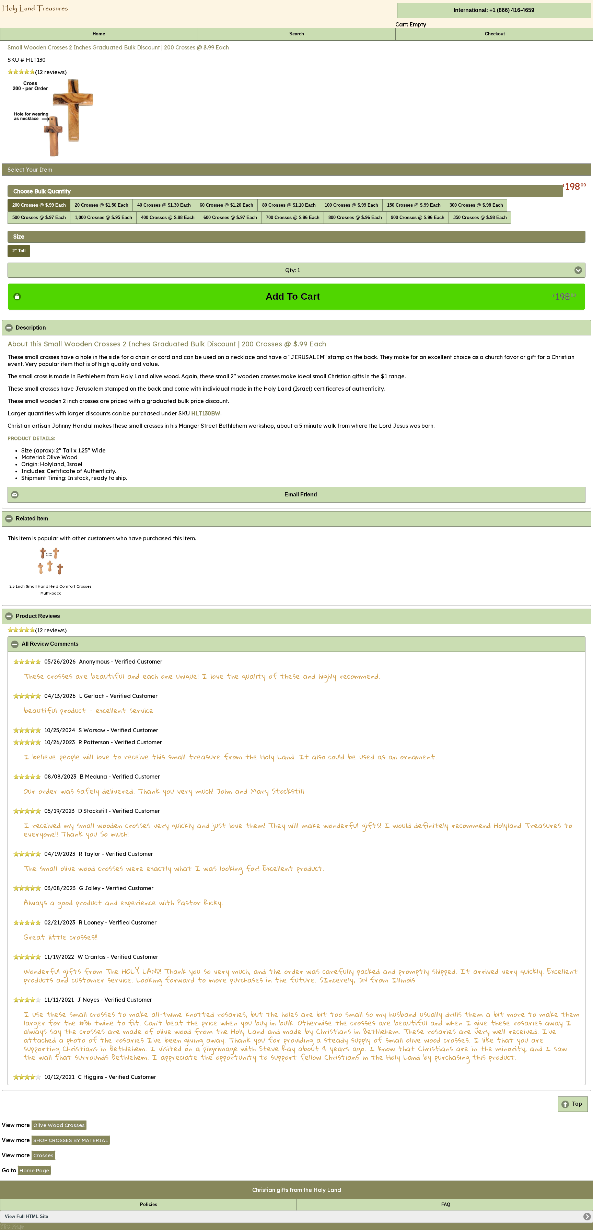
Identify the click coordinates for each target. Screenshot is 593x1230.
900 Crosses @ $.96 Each (417, 217)
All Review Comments (83, 644)
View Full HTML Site (26, 1216)
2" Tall (19, 251)
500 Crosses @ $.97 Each (39, 217)
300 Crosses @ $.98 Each (476, 205)
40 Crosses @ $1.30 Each (164, 205)
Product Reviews (71, 616)
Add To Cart (421, 296)
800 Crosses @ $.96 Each (355, 217)
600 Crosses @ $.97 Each (230, 217)
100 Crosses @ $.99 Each (351, 205)
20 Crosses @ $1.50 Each (101, 205)
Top (577, 1104)
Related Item (65, 518)
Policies (148, 1204)
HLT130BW (205, 413)
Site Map (12, 1226)
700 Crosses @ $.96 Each (292, 217)
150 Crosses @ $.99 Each (414, 205)
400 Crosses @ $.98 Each (168, 217)
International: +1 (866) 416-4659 (494, 10)
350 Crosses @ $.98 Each (480, 217)
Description (64, 327)
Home (99, 34)
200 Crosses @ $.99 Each (39, 205)
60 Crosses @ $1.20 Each (226, 205)
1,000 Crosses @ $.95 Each (103, 217)
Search (296, 34)
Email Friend (300, 494)
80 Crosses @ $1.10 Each (289, 205)
